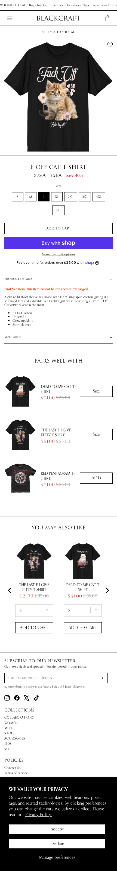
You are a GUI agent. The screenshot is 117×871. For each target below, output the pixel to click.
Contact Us (12, 768)
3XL (85, 197)
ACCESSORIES (14, 738)
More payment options (58, 254)
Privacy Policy (51, 686)
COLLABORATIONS (18, 717)
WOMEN (11, 723)
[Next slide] (107, 590)
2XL (70, 197)
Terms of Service (74, 686)
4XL (98, 197)
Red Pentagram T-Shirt (58, 476)
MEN (8, 728)
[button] (58, 279)
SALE (7, 749)
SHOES (9, 733)
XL (57, 197)
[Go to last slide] (9, 590)
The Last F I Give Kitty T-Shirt (56, 433)
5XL (58, 210)
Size (59, 186)
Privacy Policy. (38, 814)
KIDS (7, 743)
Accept (57, 829)
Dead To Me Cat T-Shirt (58, 389)
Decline (57, 843)
